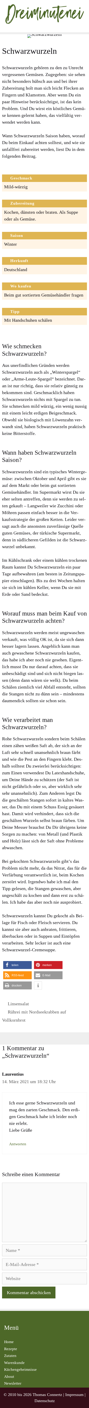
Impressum (74, 1394)
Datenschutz (44, 1400)
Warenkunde (14, 1363)
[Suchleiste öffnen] (84, 28)
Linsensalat (18, 1003)
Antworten (17, 1144)
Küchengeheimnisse (20, 1369)
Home (9, 1342)
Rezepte (10, 1349)
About (9, 1376)
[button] (17, 965)
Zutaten (10, 1356)
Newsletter (12, 1383)
